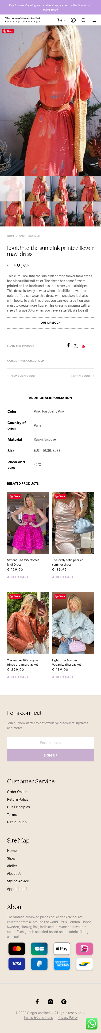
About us (14, 873)
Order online (17, 791)
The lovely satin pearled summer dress (68, 562)
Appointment (17, 888)
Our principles (18, 807)
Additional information (50, 398)
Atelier (12, 866)
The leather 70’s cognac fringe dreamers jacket (23, 662)
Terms (12, 814)
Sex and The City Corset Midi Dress (23, 562)
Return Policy (17, 799)
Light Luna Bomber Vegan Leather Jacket (66, 662)
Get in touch (17, 822)
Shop (11, 858)
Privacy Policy (68, 1017)
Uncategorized (29, 236)
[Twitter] (77, 346)
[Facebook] (70, 346)
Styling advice (18, 881)
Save (10, 31)
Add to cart (17, 577)
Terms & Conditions (38, 1017)
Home (11, 236)
